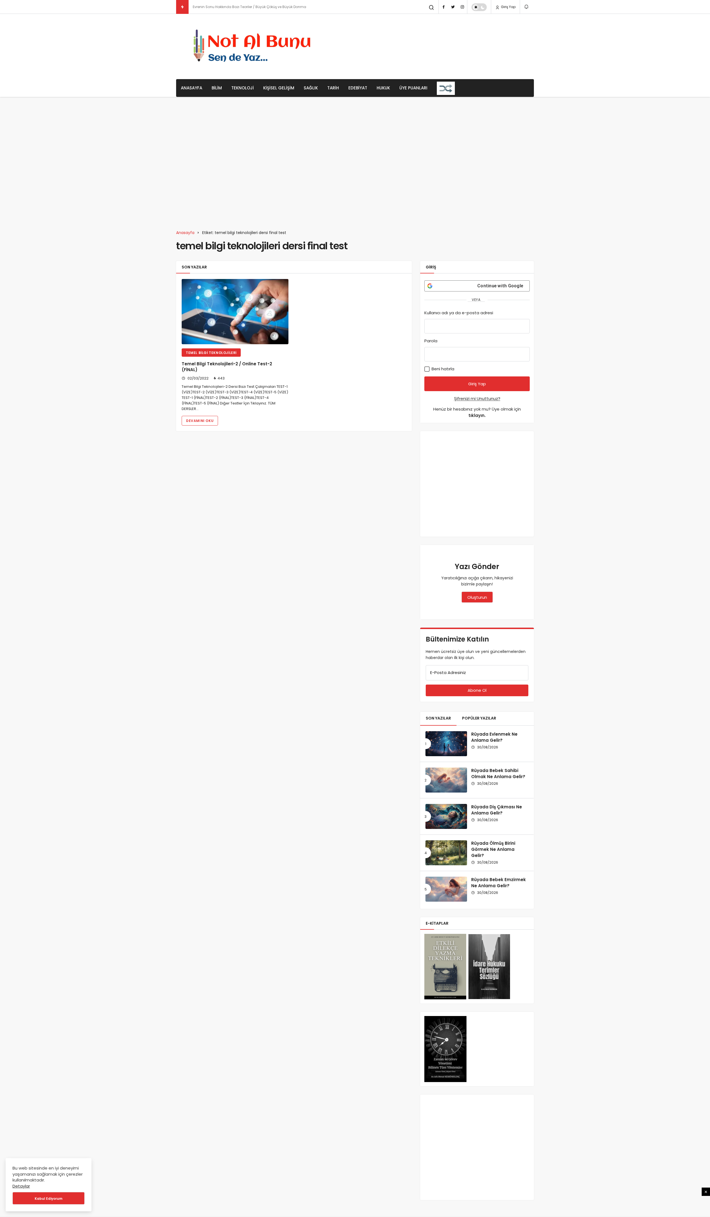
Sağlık (311, 88)
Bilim (217, 88)
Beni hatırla (442, 369)
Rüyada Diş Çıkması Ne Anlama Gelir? (496, 810)
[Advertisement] (433, 45)
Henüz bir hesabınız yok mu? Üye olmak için (477, 412)
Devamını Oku (200, 420)
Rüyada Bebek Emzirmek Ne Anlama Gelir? (498, 883)
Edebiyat (357, 88)
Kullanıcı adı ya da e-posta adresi (458, 313)
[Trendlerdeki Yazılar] (182, 7)
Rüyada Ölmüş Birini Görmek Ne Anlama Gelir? (493, 849)
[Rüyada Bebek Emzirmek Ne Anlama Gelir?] (446, 889)
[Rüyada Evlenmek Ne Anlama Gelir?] (446, 743)
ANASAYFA (191, 88)
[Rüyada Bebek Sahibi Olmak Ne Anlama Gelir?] (446, 780)
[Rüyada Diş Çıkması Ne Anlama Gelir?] (446, 816)
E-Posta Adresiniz (448, 672)
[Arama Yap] (431, 7)
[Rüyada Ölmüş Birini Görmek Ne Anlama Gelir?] (446, 852)
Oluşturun (477, 597)
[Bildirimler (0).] (527, 6)
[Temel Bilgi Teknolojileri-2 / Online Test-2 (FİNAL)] (235, 311)
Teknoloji (242, 88)
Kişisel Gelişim (278, 88)
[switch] (479, 7)
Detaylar (21, 1186)
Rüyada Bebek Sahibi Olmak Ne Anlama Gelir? (498, 774)
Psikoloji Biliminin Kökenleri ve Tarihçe (224, 6)
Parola (430, 341)
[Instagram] (462, 7)
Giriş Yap (508, 6)
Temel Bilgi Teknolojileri (211, 352)
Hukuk (383, 88)
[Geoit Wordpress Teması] (254, 46)
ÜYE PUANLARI (413, 88)
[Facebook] (443, 7)
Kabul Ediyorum (48, 1198)
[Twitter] (453, 7)
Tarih (333, 88)
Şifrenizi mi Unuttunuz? (477, 398)
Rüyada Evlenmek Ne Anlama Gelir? (494, 737)
